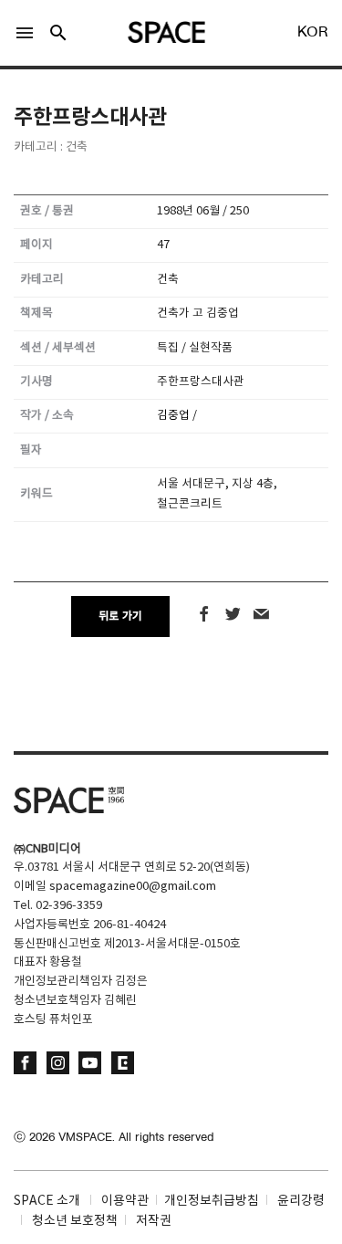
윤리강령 (301, 1201)
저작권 (153, 1221)
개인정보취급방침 (211, 1201)
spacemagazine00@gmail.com (132, 887)
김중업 (173, 416)
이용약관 (125, 1201)
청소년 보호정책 (75, 1221)
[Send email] (261, 615)
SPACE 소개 (47, 1201)
